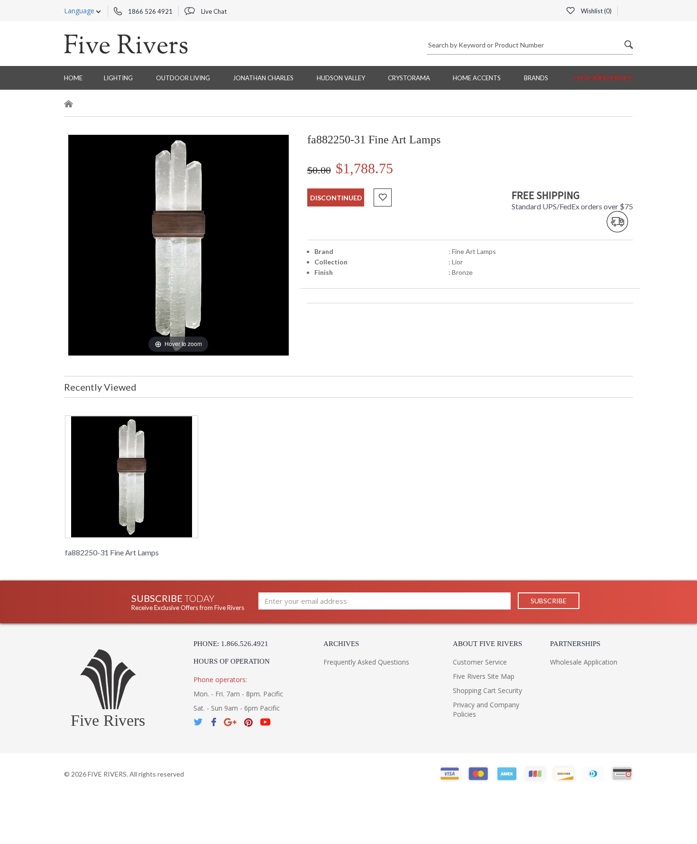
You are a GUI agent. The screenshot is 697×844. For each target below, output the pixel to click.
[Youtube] (265, 722)
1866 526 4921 (150, 11)
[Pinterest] (248, 722)
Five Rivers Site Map (483, 676)
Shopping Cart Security (487, 690)
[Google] (230, 722)
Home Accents (477, 78)
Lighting (118, 78)
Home (73, 78)
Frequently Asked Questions (366, 661)
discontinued (336, 198)
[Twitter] (198, 722)
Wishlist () (595, 11)
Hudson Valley (341, 78)
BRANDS (536, 78)
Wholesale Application (583, 661)
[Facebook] (214, 722)
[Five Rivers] (126, 43)
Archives (341, 643)
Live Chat (213, 11)
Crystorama (409, 78)
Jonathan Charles (263, 78)
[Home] (68, 105)
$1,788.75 (364, 168)
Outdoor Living (183, 78)
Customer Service (603, 78)
